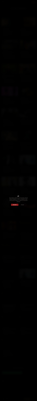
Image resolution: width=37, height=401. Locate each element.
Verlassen (22, 204)
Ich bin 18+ (15, 204)
